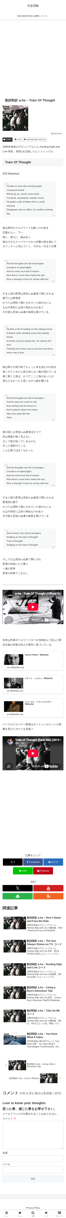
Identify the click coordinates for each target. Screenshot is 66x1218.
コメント (9, 1118)
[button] (59, 709)
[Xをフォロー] (18, 888)
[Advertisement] (33, 59)
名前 (5, 1152)
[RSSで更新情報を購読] (48, 896)
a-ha (19, 139)
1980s (9, 139)
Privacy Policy (33, 1207)
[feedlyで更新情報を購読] (18, 896)
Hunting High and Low (36, 139)
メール (6, 1164)
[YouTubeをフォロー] (48, 888)
